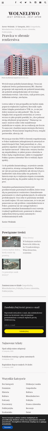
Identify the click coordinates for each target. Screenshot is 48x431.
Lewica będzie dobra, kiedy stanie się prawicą (11, 253)
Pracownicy (7, 404)
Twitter (25, 2)
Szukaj (44, 2)
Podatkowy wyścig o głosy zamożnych (18, 356)
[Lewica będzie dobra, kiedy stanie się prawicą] (11, 241)
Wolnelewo (24, 13)
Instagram (34, 2)
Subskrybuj (24, 331)
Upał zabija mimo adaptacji (13, 348)
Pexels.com (24, 78)
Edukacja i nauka (33, 384)
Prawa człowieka (28, 29)
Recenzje (30, 408)
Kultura (29, 392)
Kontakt (39, 2)
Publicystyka (7, 32)
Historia (5, 392)
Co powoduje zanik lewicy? (10, 273)
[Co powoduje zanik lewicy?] (11, 264)
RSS (29, 2)
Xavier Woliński (8, 27)
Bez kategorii (8, 384)
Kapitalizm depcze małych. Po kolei (17, 364)
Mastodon (20, 2)
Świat (28, 412)
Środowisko (7, 412)
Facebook (15, 2)
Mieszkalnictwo (8, 29)
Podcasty (6, 400)
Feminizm (6, 388)
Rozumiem (7, 427)
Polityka (18, 29)
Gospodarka (35, 27)
